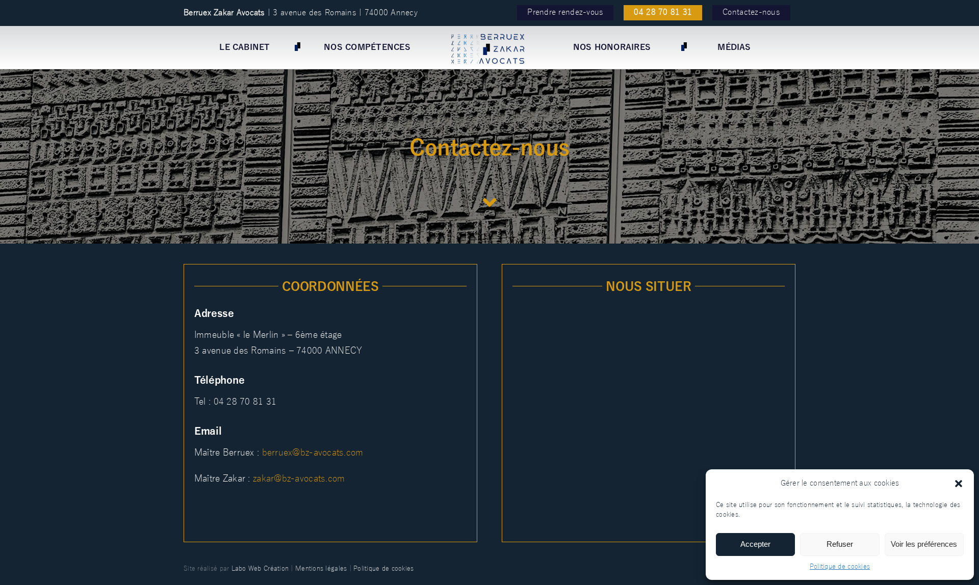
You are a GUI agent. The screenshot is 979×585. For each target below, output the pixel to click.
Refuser (840, 544)
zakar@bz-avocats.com (299, 478)
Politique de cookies (840, 566)
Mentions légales (321, 568)
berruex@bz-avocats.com (313, 452)
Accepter (755, 544)
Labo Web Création (260, 568)
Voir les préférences (924, 544)
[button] (959, 483)
